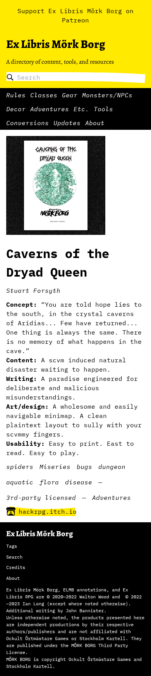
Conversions (27, 123)
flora (49, 482)
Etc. (81, 109)
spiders (19, 466)
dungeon (111, 466)
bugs (84, 466)
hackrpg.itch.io (48, 511)
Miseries (54, 466)
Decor (16, 109)
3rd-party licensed (41, 497)
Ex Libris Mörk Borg (55, 44)
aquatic (19, 482)
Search (14, 557)
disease (78, 482)
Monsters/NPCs (107, 95)
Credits (15, 567)
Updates (67, 123)
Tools (103, 109)
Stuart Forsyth (33, 290)
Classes (43, 95)
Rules (16, 95)
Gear (69, 95)
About (95, 123)
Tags (11, 546)
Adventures (49, 109)
